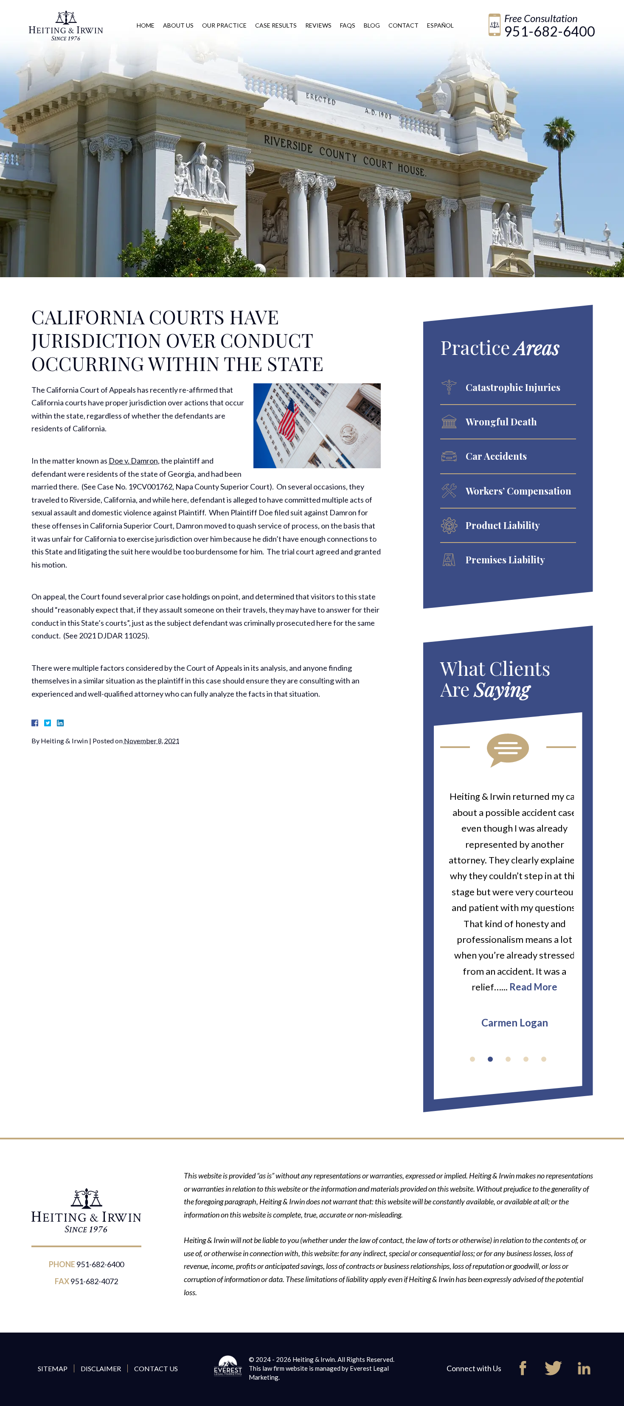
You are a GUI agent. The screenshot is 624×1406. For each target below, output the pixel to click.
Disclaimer (101, 1368)
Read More (527, 987)
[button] (472, 1059)
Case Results (276, 25)
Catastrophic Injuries (513, 387)
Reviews (318, 25)
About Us (178, 25)
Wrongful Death (501, 421)
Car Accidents (496, 456)
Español (440, 25)
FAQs (347, 25)
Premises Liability (505, 559)
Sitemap (52, 1368)
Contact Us (156, 1368)
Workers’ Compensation (518, 490)
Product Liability (503, 525)
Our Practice (224, 25)
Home (146, 25)
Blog (372, 25)
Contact (403, 25)
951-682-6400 (549, 31)
